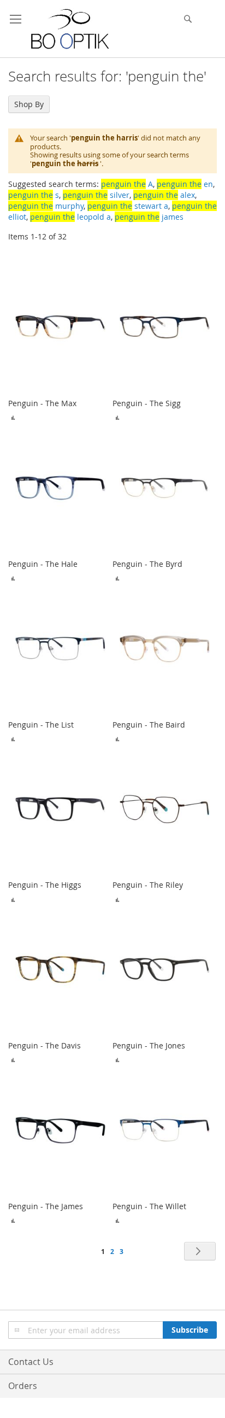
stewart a (127, 206)
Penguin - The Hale (43, 564)
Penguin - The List (41, 724)
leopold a (70, 217)
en (185, 184)
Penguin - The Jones (148, 1045)
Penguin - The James (45, 1206)
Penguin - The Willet (149, 1206)
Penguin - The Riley (147, 885)
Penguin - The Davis (44, 1045)
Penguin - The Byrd (147, 564)
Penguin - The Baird (148, 724)
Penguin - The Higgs (44, 885)
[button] (13, 417)
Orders (22, 1386)
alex (164, 195)
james (149, 217)
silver (96, 195)
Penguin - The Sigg (146, 403)
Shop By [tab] (29, 104)
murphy (46, 206)
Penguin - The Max (42, 403)
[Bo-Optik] (70, 29)
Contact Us (31, 1362)
